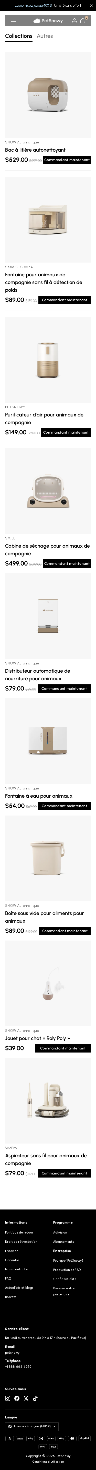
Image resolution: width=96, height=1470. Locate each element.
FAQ (8, 1278)
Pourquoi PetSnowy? (68, 1260)
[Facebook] (16, 1398)
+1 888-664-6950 (18, 1367)
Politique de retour (19, 1232)
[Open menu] (13, 21)
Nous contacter (17, 1269)
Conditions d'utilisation (48, 1462)
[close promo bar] (91, 5)
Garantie (12, 1260)
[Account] (74, 21)
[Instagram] (7, 1398)
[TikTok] (35, 1398)
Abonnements (63, 1241)
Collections (19, 35)
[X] (26, 1398)
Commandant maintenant (67, 160)
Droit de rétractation (21, 1241)
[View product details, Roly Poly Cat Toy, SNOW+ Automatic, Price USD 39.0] (48, 983)
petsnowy (12, 1352)
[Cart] (83, 21)
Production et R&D (67, 1270)
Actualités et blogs (19, 1288)
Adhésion (60, 1232)
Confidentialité (64, 1279)
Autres (45, 35)
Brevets (10, 1297)
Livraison (11, 1251)
